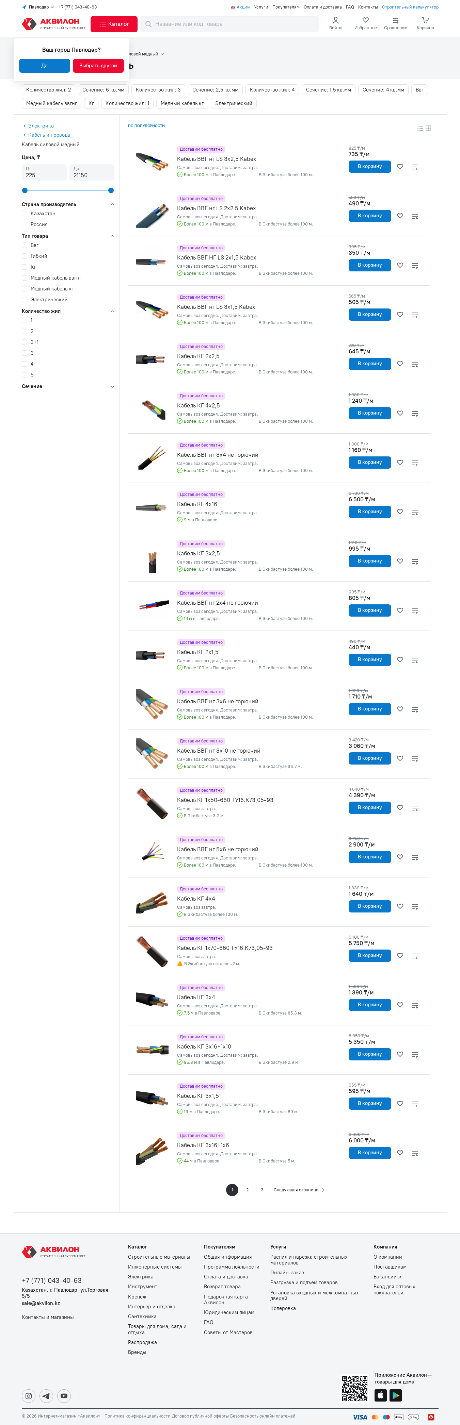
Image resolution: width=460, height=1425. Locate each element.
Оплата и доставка (323, 7)
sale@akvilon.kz (41, 1303)
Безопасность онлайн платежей (263, 1416)
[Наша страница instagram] (28, 1396)
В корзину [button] (370, 166)
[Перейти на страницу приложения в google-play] (396, 1396)
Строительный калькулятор (410, 7)
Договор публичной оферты (200, 1416)
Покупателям (286, 7)
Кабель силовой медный (133, 54)
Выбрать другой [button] (98, 66)
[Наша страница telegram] (46, 1396)
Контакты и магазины (48, 1317)
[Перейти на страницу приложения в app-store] (381, 1396)
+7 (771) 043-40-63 (78, 7)
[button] (114, 24)
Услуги (261, 7)
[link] (366, 24)
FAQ (350, 7)
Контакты (368, 7)
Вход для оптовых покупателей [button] (394, 1289)
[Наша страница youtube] (64, 1396)
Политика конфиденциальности (138, 1416)
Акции (243, 7)
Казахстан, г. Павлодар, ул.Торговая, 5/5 (66, 1293)
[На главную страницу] (55, 1252)
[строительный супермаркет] (55, 24)
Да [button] (44, 66)
